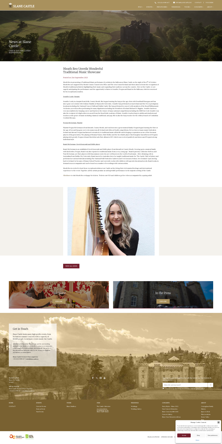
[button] (218, 422)
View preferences (213, 435)
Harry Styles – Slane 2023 (170, 406)
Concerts (198, 7)
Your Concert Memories (169, 409)
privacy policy (200, 389)
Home (11, 402)
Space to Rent (205, 412)
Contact (198, 2)
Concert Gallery (167, 414)
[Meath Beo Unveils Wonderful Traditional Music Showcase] (21, 5)
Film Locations (205, 414)
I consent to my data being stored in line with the (185, 389)
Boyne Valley (205, 417)
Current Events (41, 406)
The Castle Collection (103, 406)
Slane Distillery (71, 406)
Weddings (176, 7)
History (203, 409)
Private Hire (162, 7)
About (209, 7)
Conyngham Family (207, 406)
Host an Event (40, 409)
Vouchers (209, 2)
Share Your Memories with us (171, 417)
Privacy (197, 440)
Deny (198, 435)
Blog (202, 419)
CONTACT (12, 406)
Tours (186, 7)
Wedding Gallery (136, 409)
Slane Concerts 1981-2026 (170, 412)
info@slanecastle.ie (183, 2)
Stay (140, 7)
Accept (184, 435)
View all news (71, 266)
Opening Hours (167, 437)
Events (149, 7)
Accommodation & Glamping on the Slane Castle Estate (103, 410)
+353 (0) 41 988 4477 (163, 2)
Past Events (40, 412)
